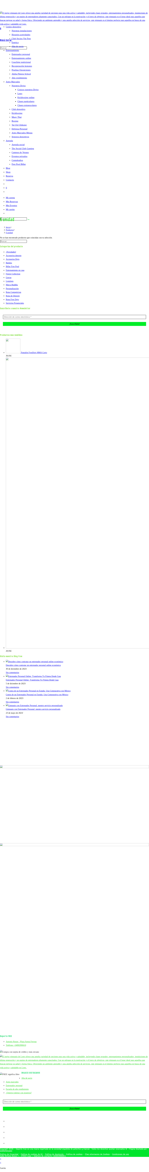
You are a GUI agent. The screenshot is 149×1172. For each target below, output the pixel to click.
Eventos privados (19, 156)
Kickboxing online (25, 97)
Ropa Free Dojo (12, 299)
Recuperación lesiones (22, 66)
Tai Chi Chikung (19, 125)
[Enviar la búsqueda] (29, 219)
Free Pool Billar (19, 164)
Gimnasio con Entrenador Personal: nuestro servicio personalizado (33, 709)
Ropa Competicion (13, 292)
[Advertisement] (74, 192)
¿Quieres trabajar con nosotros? (19, 1093)
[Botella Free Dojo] (77, 503)
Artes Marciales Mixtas (22, 133)
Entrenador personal (21, 54)
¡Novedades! (11, 252)
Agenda (9, 140)
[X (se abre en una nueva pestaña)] (71, 6)
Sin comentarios (12, 672)
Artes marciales (12, 1082)
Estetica (15, 42)
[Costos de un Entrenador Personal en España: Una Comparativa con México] (38, 691)
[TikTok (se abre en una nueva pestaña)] (84, 6)
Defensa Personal (19, 129)
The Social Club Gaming (23, 148)
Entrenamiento (12, 50)
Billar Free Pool (12, 266)
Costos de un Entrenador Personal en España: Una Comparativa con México (37, 695)
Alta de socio (18, 46)
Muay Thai (17, 117)
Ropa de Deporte (13, 296)
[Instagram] (6, 1132)
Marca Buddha (12, 285)
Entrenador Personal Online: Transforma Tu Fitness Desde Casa (32, 680)
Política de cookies (74, 1154)
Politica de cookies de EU (32, 1154)
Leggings (9, 281)
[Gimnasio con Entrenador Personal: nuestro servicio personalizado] (34, 705)
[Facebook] (6, 1127)
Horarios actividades (21, 34)
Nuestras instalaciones (22, 31)
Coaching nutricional (21, 62)
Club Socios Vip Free (21, 38)
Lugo (19, 93)
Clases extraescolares (27, 105)
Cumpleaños (17, 160)
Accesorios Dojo (12, 259)
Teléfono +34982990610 (16, 1045)
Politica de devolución (54, 1154)
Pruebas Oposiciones (21, 70)
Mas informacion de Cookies (97, 1154)
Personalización (12, 289)
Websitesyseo (6, 1151)
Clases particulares (25, 101)
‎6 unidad (9, 233)
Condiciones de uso (120, 1154)
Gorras (8, 277)
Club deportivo (18, 109)
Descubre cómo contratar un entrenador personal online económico (33, 665)
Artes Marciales (13, 82)
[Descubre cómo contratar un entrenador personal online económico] (34, 662)
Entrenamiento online (21, 58)
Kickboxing (17, 113)
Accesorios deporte (13, 255)
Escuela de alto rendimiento (17, 1089)
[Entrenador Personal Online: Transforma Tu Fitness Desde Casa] (33, 676)
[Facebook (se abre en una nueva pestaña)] (74, 6)
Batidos (9, 263)
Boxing (15, 121)
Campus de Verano (20, 152)
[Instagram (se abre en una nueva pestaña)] (77, 6)
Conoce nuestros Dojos (28, 89)
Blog (8, 168)
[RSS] (6, 1143)
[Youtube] (6, 1138)
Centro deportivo (13, 27)
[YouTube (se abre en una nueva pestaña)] (81, 6)
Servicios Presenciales (15, 303)
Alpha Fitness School (21, 74)
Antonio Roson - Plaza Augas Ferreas (21, 1042)
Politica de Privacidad (9, 1154)
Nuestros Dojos (19, 85)
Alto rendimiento (19, 78)
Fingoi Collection (13, 274)
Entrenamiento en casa (15, 270)
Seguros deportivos (20, 137)
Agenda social (18, 144)
